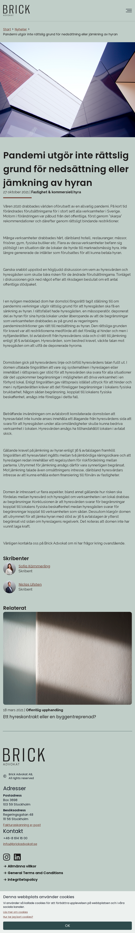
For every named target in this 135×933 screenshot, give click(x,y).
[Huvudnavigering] (129, 10)
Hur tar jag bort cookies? (18, 917)
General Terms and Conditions (35, 872)
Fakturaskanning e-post (22, 825)
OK (67, 925)
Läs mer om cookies (15, 912)
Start (7, 29)
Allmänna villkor (22, 866)
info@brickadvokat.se (20, 844)
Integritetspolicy (23, 879)
